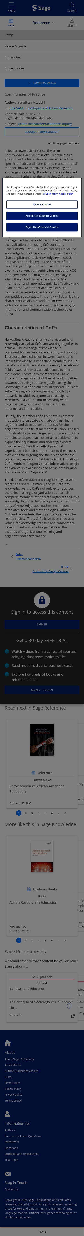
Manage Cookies (42, 204)
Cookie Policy (66, 193)
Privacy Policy (50, 193)
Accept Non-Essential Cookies (42, 215)
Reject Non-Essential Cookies (42, 227)
